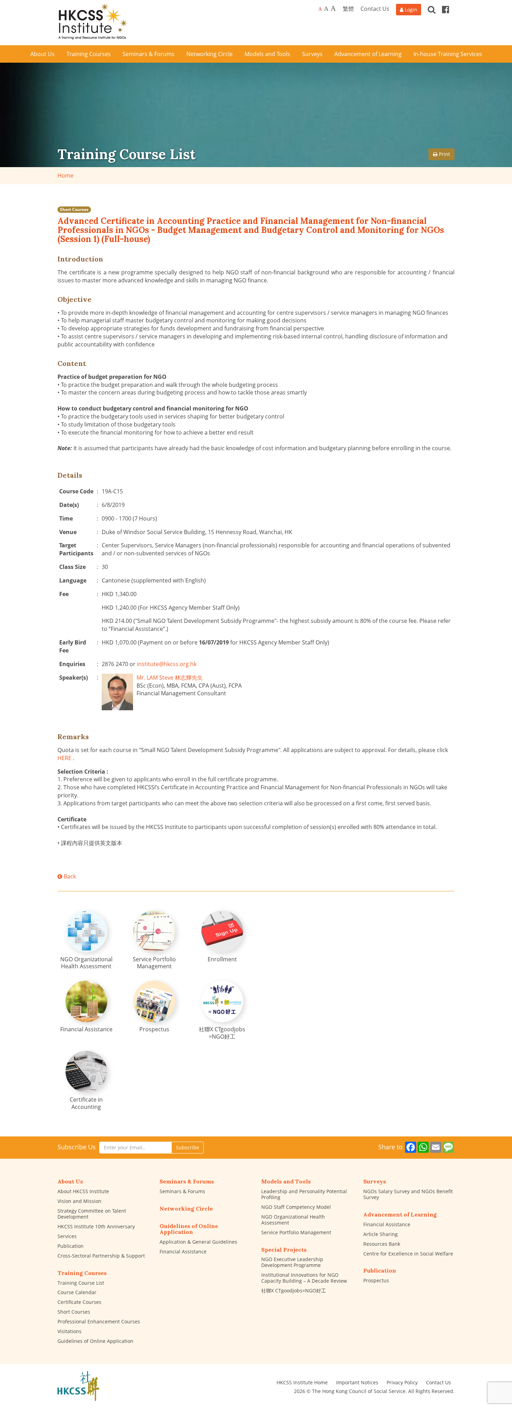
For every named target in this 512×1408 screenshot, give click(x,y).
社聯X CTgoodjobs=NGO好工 (293, 1290)
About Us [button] (42, 54)
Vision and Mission (79, 1201)
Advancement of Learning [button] (368, 54)
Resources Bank (381, 1244)
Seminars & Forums (182, 1191)
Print (443, 154)
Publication (70, 1246)
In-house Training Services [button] (447, 54)
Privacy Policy (402, 1382)
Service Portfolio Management (296, 1232)
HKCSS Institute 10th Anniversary (96, 1226)
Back (69, 876)
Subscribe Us (76, 1147)
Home (65, 175)
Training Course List (80, 1283)
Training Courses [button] (89, 54)
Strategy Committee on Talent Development (91, 1213)
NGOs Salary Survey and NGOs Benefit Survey (408, 1194)
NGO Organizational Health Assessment (293, 1219)
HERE (64, 758)
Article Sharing (380, 1234)
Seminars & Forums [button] (148, 54)
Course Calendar (76, 1292)
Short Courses (74, 209)
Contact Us (374, 9)
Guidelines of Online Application (95, 1341)
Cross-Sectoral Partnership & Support (101, 1255)
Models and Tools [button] (267, 54)
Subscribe (187, 1147)
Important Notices (357, 1382)
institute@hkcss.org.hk (166, 664)
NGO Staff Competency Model (296, 1207)
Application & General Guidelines (198, 1241)
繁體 (348, 9)
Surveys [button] (312, 54)
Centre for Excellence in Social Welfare (408, 1253)
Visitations (69, 1331)
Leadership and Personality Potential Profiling (304, 1194)
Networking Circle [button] (209, 54)
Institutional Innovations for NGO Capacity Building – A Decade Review (304, 1278)
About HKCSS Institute (83, 1191)
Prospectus (376, 1280)
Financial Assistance (183, 1251)
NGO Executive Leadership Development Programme (292, 1262)
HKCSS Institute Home (302, 1382)
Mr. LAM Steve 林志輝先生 (170, 677)
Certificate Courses (79, 1302)
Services (67, 1236)
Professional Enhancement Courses (98, 1321)
